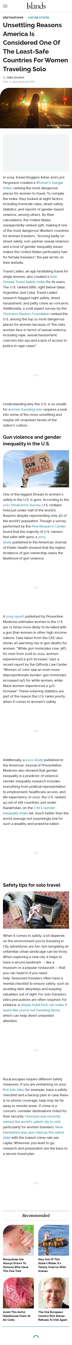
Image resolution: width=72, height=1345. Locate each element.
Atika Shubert (15, 77)
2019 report (15, 616)
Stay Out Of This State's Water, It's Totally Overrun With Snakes (52, 1265)
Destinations (13, 17)
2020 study (34, 760)
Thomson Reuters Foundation (26, 314)
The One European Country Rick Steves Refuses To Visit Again (52, 1316)
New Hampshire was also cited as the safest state (33, 1132)
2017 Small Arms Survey (22, 505)
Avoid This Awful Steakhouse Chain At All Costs (16, 1316)
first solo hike (13, 1090)
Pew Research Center (49, 526)
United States (38, 17)
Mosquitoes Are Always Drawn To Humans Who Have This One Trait (15, 1265)
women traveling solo (25, 409)
